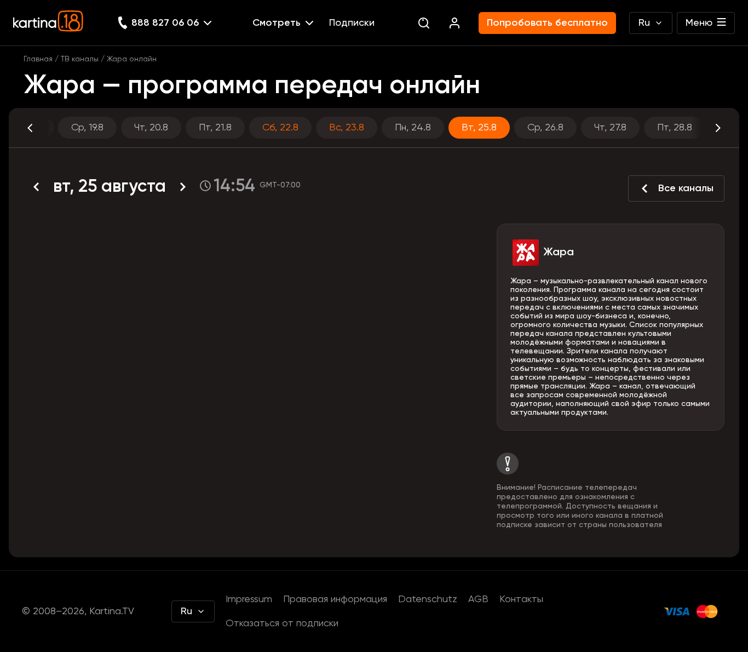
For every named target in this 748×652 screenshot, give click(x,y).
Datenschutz (427, 599)
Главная (38, 59)
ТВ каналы (80, 59)
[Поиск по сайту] (424, 23)
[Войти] (454, 23)
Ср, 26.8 (545, 128)
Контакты (521, 599)
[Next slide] (708, 128)
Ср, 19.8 (87, 128)
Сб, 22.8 (280, 128)
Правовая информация (335, 599)
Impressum (249, 599)
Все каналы (686, 188)
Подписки (352, 23)
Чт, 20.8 (151, 128)
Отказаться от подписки (282, 623)
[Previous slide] (40, 128)
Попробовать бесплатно (547, 23)
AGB (478, 599)
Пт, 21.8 (215, 128)
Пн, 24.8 (413, 128)
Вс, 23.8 (346, 128)
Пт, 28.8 (674, 128)
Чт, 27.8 (610, 128)
